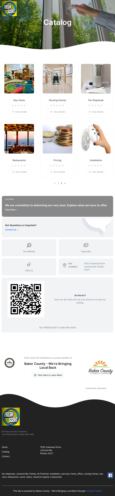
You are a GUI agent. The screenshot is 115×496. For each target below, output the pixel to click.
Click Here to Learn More (50, 375)
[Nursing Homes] (57, 78)
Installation (96, 160)
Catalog (5, 451)
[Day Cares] (19, 78)
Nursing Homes (57, 100)
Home (4, 447)
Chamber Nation (94, 491)
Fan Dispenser (96, 100)
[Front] (10, 8)
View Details (21, 112)
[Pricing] (57, 139)
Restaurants (19, 160)
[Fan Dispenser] (96, 78)
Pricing (57, 160)
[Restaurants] (19, 139)
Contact (6, 456)
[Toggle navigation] (110, 8)
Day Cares (19, 100)
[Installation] (96, 139)
